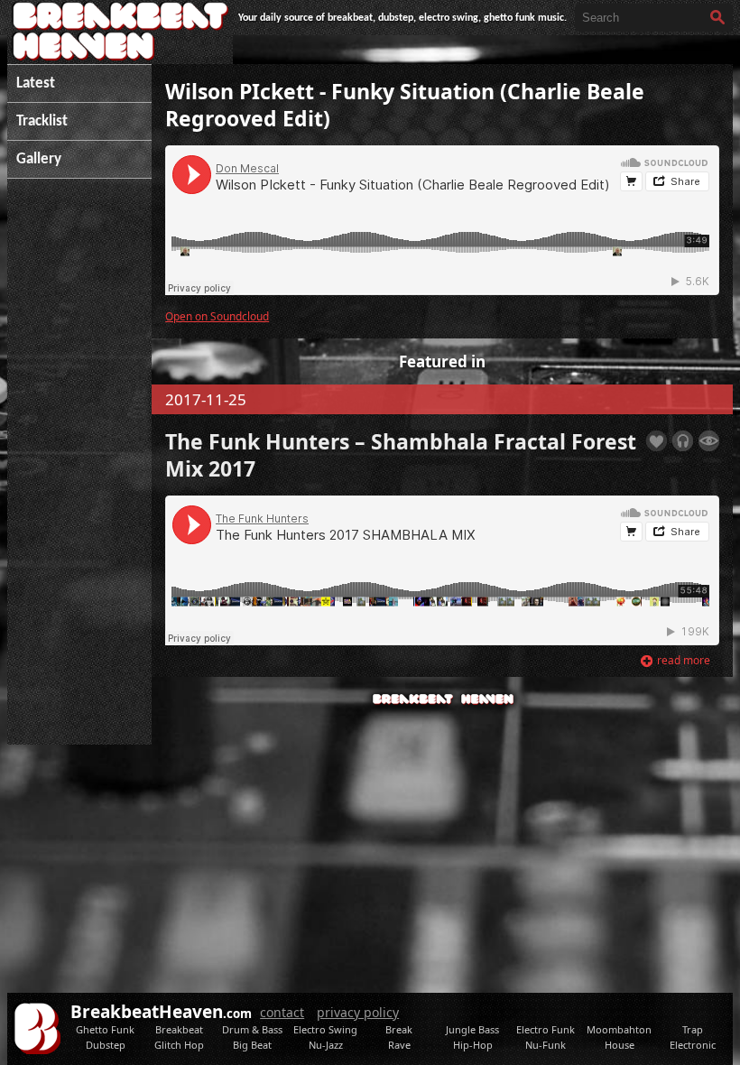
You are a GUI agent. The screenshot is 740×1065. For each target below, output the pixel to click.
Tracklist (42, 121)
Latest (35, 83)
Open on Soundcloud (217, 316)
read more (683, 660)
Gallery (38, 159)
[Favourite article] (656, 441)
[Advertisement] (79, 470)
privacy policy (358, 1012)
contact (282, 1012)
